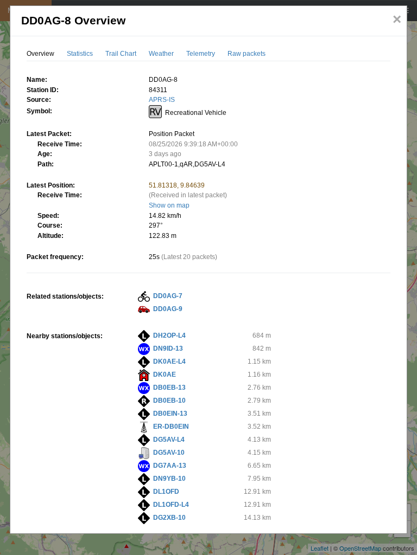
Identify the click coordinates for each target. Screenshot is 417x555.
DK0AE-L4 (169, 361)
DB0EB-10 (169, 400)
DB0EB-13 (169, 387)
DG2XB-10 (169, 517)
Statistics (80, 53)
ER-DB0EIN (171, 426)
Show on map (169, 205)
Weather (161, 53)
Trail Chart (120, 53)
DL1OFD (166, 491)
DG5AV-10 (169, 452)
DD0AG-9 (167, 309)
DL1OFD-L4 (171, 504)
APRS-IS (162, 100)
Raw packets (247, 53)
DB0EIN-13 (170, 413)
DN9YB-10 (169, 478)
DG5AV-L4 (169, 439)
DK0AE (164, 374)
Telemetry (200, 53)
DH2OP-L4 (169, 335)
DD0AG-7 (167, 296)
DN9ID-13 (168, 348)
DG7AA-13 (169, 465)
